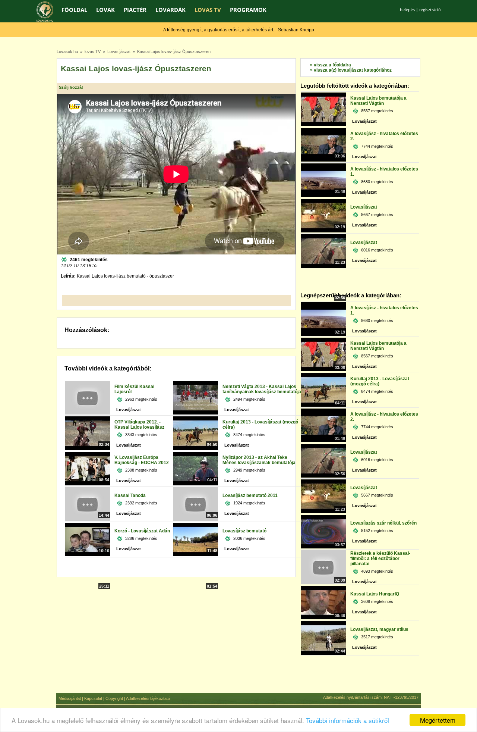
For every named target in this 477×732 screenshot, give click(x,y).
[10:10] (87, 519)
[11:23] (323, 231)
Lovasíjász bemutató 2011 (250, 495)
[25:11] (87, 554)
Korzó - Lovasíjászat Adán (142, 531)
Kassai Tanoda (130, 495)
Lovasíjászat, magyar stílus (379, 629)
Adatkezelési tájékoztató (148, 698)
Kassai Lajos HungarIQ (374, 594)
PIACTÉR (135, 9)
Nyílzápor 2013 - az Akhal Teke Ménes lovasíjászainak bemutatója (259, 460)
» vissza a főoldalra (330, 65)
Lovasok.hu (67, 51)
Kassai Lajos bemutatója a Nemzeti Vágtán (378, 101)
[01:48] (323, 160)
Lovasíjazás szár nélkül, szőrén (383, 523)
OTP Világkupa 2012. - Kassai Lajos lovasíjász (139, 424)
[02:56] (323, 266)
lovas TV (93, 51)
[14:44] (87, 484)
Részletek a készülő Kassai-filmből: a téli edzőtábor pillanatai (380, 558)
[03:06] (323, 124)
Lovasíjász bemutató (244, 531)
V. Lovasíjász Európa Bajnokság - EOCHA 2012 (141, 460)
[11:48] (195, 519)
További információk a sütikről (347, 720)
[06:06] (195, 484)
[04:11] (195, 448)
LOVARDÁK (170, 9)
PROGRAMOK (248, 9)
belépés (407, 9)
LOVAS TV (208, 9)
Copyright (114, 698)
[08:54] (87, 448)
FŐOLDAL (74, 9)
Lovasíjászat (118, 51)
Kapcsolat (93, 698)
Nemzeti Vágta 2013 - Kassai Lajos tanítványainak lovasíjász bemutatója (261, 389)
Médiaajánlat (70, 698)
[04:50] (195, 413)
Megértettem (437, 720)
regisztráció (430, 9)
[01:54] (195, 554)
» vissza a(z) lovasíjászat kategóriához (351, 70)
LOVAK (105, 9)
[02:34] (87, 413)
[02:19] (323, 195)
